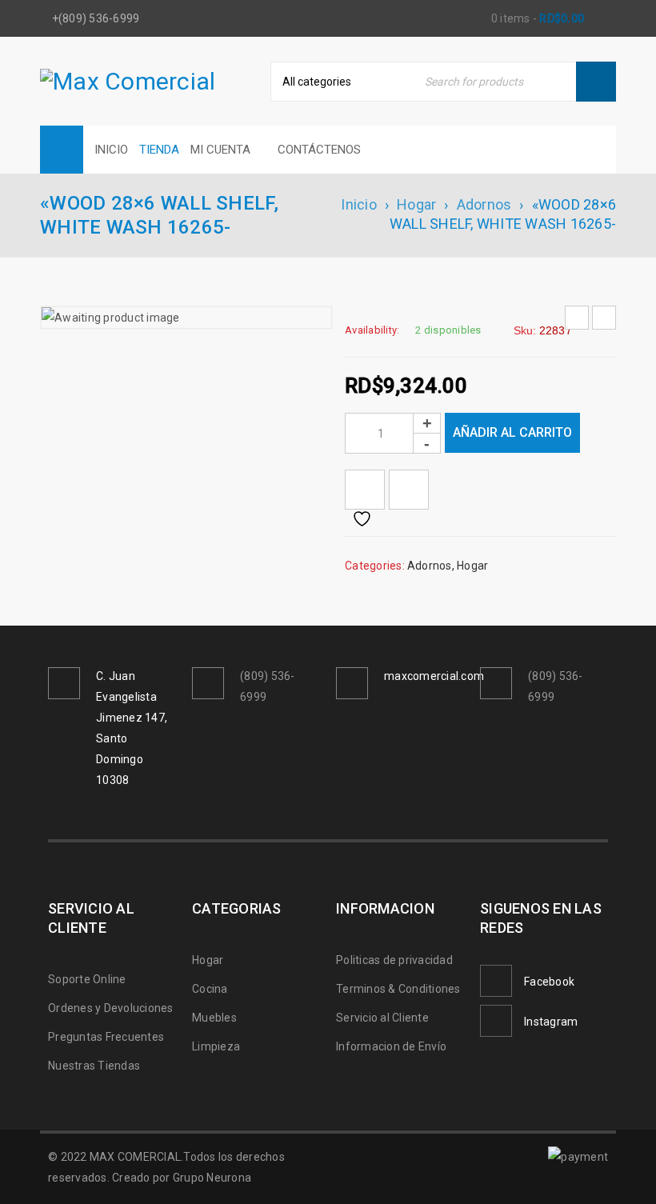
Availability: (372, 330)
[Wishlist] (365, 490)
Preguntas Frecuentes (106, 1036)
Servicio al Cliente (382, 1017)
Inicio (359, 204)
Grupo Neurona (212, 1177)
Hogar (416, 204)
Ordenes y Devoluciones (111, 1008)
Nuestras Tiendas (94, 1065)
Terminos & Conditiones (398, 988)
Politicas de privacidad (394, 960)
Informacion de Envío (391, 1046)
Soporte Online (87, 979)
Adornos (484, 204)
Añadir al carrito (512, 432)
